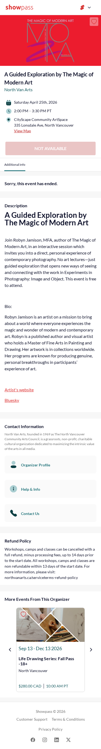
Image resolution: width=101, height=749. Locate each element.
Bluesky (12, 400)
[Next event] (91, 649)
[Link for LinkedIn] (56, 739)
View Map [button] (22, 130)
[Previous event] (10, 649)
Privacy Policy (50, 729)
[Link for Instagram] (44, 739)
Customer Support (31, 719)
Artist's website (19, 389)
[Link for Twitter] (68, 739)
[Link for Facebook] (33, 739)
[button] (14, 166)
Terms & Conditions (68, 719)
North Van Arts (18, 89)
